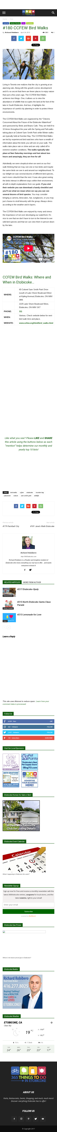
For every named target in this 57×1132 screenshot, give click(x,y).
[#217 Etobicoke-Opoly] (9, 592)
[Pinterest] (28, 1119)
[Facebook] (26, 570)
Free (11, 19)
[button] (53, 12)
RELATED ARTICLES (12, 582)
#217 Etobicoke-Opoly (28, 589)
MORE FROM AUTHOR (32, 582)
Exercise (5, 23)
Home (5, 19)
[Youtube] (42, 1119)
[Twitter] (31, 570)
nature (16, 496)
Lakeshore (7, 496)
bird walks (13, 492)
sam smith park (26, 496)
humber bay (40, 492)
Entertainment (7, 596)
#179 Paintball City (11, 526)
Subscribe (48, 738)
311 (20, 311)
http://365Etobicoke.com (28, 556)
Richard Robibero (12, 32)
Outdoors (30, 23)
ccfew (22, 492)
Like (51, 721)
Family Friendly (15, 23)
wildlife (36, 496)
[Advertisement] (28, 4)
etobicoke (30, 492)
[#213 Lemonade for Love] (9, 617)
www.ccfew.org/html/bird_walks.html (36, 323)
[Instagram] (21, 1119)
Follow (49, 727)
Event (5, 621)
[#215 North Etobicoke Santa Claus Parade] (9, 605)
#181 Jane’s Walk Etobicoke (42, 526)
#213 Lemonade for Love (29, 614)
